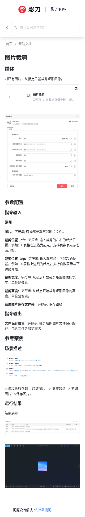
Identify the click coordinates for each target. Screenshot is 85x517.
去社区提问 (43, 510)
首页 (9, 44)
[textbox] (42, 277)
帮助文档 (25, 44)
